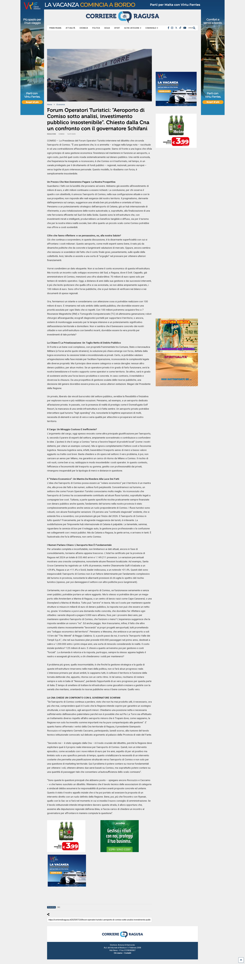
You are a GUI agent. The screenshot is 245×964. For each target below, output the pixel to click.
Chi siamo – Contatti (122, 953)
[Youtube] (184, 28)
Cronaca (83, 28)
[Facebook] (168, 28)
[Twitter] (176, 28)
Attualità (70, 28)
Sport (117, 28)
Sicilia (107, 28)
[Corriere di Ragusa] (122, 22)
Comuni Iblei (150, 28)
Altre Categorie (131, 28)
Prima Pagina (55, 28)
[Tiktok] (180, 28)
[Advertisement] (93, 40)
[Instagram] (172, 28)
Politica (96, 28)
